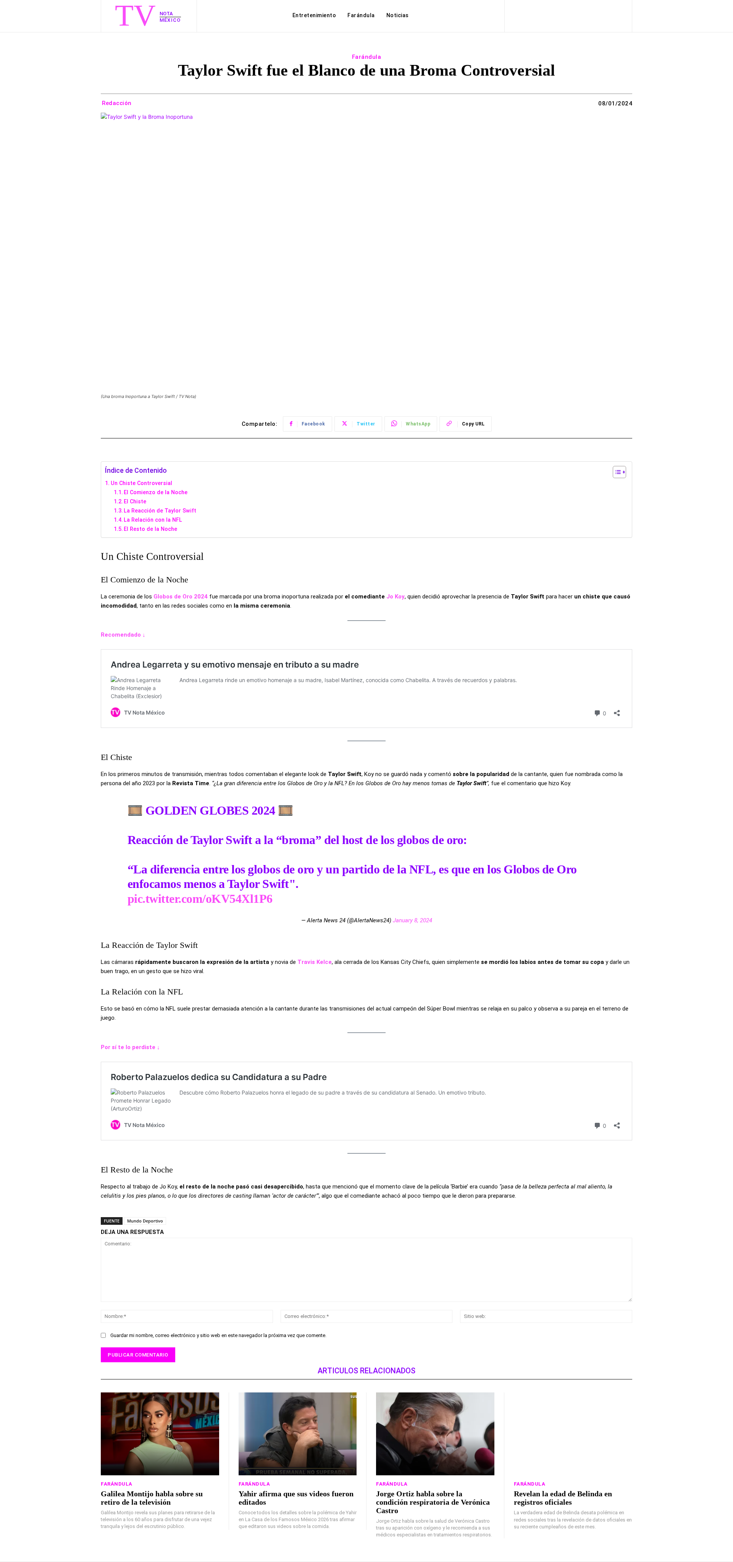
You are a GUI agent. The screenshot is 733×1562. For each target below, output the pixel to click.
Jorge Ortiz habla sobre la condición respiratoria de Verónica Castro (433, 1502)
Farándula (366, 56)
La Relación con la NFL (153, 520)
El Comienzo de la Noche (155, 492)
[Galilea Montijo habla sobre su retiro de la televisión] (160, 1433)
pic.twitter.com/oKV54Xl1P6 (200, 899)
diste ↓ (150, 1047)
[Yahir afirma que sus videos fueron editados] (298, 1433)
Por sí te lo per (121, 1047)
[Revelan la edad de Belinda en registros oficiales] (573, 1433)
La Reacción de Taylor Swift (160, 511)
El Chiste (135, 501)
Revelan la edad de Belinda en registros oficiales (563, 1497)
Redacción (117, 103)
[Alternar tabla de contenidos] (615, 472)
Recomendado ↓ (123, 634)
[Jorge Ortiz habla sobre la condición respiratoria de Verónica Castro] (435, 1433)
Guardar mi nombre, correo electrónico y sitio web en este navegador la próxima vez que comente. (218, 1335)
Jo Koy (395, 596)
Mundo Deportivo (145, 1221)
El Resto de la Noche (150, 529)
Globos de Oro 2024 (181, 596)
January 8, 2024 (412, 920)
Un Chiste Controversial (141, 483)
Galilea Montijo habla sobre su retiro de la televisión (152, 1497)
